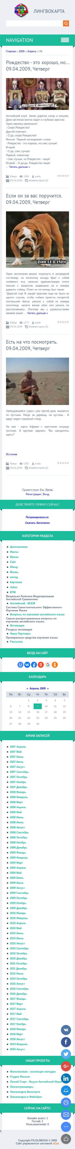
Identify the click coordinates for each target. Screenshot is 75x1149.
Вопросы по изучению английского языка (37, 614)
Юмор (13, 176)
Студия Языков (20, 1076)
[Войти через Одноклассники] (55, 665)
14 (19, 712)
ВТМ (13, 592)
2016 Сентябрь (19, 988)
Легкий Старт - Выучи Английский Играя (36, 1081)
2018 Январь (18, 1029)
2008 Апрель (18, 807)
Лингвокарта (49, 11)
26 (64, 718)
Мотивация (17, 625)
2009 (21, 51)
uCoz (56, 1143)
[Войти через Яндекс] (41, 665)
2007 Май (16, 751)
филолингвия (19, 546)
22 (28, 718)
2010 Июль (17, 938)
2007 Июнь (17, 756)
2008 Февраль (19, 797)
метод (14, 577)
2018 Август (17, 1039)
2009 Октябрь (18, 898)
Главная (11, 51)
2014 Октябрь (18, 978)
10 (46, 706)
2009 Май (16, 872)
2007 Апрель (18, 746)
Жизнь (14, 572)
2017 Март (16, 1003)
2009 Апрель (18, 867)
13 (10, 712)
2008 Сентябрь (19, 832)
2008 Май (16, 812)
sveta (38, 176)
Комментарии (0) (38, 180)
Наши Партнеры (20, 633)
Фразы (14, 556)
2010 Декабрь (18, 958)
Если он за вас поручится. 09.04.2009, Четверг (34, 198)
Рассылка (16, 641)
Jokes (13, 587)
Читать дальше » (19, 166)
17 (46, 712)
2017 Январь (18, 998)
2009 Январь (18, 852)
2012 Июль (17, 973)
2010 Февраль (19, 918)
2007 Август (17, 766)
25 (55, 718)
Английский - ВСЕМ (22, 603)
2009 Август (17, 887)
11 (55, 706)
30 (37, 723)
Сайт (13, 562)
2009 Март (16, 862)
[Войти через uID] (20, 665)
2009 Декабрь (18, 908)
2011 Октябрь (18, 963)
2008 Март (16, 802)
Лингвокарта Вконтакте (25, 1091)
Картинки (16, 582)
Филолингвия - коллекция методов (33, 1071)
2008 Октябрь (18, 837)
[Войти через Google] (48, 665)
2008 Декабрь (18, 847)
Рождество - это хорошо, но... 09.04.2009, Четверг (37, 65)
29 (28, 723)
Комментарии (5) (38, 326)
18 (55, 712)
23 (37, 718)
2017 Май (16, 1013)
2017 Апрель (18, 1008)
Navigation (19, 40)
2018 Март (16, 1034)
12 (64, 706)
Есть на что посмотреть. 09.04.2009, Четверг (31, 345)
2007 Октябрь (18, 777)
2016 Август (17, 983)
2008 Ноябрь (18, 842)
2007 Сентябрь (19, 771)
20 (10, 718)
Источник (11, 454)
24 (46, 718)
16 (37, 712)
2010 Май (16, 928)
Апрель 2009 (38, 688)
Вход (46, 494)
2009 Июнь (17, 877)
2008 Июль (17, 822)
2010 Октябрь (18, 953)
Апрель (31, 51)
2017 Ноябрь (18, 1024)
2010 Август (17, 943)
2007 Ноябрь (18, 782)
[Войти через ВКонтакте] (27, 665)
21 (19, 718)
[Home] (21, 12)
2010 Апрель (18, 923)
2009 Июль (17, 882)
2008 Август (17, 827)
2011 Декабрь (18, 968)
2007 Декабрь (18, 787)
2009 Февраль (19, 857)
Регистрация (33, 494)
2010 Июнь (17, 933)
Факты (14, 551)
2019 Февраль (19, 1044)
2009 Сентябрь (19, 892)
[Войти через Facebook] (34, 665)
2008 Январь (18, 792)
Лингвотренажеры (21, 1086)
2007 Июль (17, 761)
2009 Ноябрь (18, 903)
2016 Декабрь (18, 993)
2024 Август (17, 1049)
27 (10, 723)
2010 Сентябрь (19, 948)
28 (19, 723)
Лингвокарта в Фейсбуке (26, 1096)
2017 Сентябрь (19, 1019)
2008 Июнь (17, 817)
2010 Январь (18, 913)
